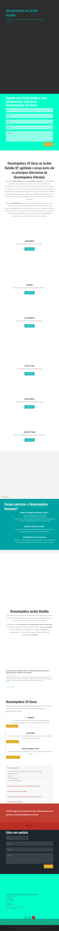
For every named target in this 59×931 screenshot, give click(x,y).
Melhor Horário (13, 757)
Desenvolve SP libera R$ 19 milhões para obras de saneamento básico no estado (27, 671)
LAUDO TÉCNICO (12, 741)
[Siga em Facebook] (27, 826)
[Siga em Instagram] (31, 826)
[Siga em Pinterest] (33, 917)
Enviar (48, 144)
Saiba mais (29, 249)
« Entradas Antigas (10, 687)
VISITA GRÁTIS (12, 726)
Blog (13, 675)
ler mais (8, 682)
